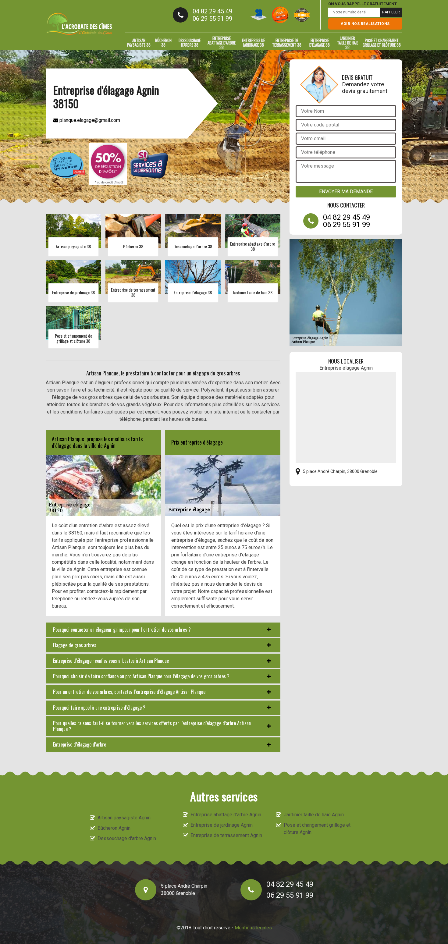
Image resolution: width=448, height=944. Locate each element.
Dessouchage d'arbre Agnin (127, 838)
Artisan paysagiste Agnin (124, 818)
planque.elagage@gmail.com (89, 120)
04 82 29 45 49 (212, 11)
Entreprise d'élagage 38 (319, 42)
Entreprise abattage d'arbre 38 (222, 42)
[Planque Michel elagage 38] (79, 23)
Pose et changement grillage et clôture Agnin (317, 828)
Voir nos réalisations (365, 24)
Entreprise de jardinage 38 (253, 42)
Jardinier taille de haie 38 (347, 42)
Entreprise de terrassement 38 (286, 42)
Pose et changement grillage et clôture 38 (382, 42)
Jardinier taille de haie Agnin (314, 815)
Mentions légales (253, 928)
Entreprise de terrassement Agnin (226, 835)
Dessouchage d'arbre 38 (190, 42)
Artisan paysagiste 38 (139, 42)
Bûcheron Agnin (114, 828)
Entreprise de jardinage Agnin (221, 825)
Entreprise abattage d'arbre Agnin (225, 815)
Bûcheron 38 (163, 42)
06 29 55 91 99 (212, 18)
